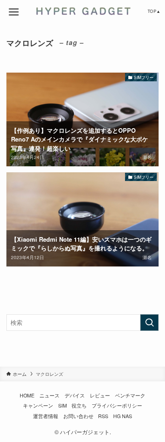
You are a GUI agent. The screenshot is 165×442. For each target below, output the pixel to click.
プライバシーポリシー (117, 405)
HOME (27, 395)
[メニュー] (14, 12)
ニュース (49, 395)
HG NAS (122, 416)
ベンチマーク (130, 395)
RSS (103, 416)
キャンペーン (38, 405)
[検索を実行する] (149, 322)
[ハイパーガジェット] (82, 11)
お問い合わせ (78, 416)
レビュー (100, 395)
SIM (62, 405)
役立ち (79, 405)
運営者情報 (45, 416)
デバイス (75, 395)
